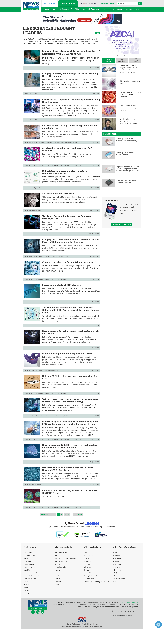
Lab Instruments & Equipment (66, 558)
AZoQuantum (118, 573)
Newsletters (88, 561)
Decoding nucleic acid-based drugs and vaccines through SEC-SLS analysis (67, 468)
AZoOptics (116, 561)
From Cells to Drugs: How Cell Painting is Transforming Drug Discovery (71, 100)
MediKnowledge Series (32, 573)
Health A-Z (28, 561)
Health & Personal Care (32, 576)
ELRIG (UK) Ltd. (34, 94)
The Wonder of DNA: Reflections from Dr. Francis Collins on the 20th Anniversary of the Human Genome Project (71, 310)
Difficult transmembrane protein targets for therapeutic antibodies (65, 172)
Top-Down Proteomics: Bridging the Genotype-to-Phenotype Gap (68, 217)
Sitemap (87, 564)
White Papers (29, 564)
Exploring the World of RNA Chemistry (62, 285)
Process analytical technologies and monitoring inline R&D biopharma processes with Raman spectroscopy (70, 422)
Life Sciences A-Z (61, 561)
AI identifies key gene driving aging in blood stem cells (130, 81)
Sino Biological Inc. (35, 188)
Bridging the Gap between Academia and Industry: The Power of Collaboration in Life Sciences (70, 240)
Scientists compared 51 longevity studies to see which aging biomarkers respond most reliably (129, 68)
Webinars (58, 573)
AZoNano (116, 555)
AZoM (115, 552)
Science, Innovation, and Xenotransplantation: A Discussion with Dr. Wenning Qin (71, 52)
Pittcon (31, 234)
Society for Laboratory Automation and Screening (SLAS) (48, 256)
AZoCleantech (118, 558)
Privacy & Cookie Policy (92, 576)
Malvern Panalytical (35, 484)
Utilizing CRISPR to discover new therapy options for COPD (69, 377)
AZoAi (115, 582)
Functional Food (30, 555)
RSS (97, 33)
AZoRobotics (117, 564)
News (26, 558)
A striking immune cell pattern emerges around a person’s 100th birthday (129, 121)
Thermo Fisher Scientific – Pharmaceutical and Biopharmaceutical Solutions (55, 142)
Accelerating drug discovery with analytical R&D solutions (67, 149)
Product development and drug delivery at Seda (67, 353)
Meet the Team (89, 555)
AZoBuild (116, 576)
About (86, 552)
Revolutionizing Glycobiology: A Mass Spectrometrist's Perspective (70, 332)
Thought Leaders (30, 567)
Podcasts (27, 590)
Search (86, 558)
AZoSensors (117, 567)
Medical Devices (30, 579)
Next (80, 514)
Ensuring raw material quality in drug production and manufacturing (70, 126)
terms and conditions (130, 602)
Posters (26, 587)
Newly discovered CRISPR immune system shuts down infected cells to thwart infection (70, 446)
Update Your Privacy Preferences (125, 611)
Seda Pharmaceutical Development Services (44, 370)
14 (75, 514)
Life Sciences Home (68, 3)
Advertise (87, 567)
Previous (44, 514)
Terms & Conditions (91, 573)
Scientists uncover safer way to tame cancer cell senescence (130, 94)
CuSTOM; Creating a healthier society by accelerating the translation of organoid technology (70, 400)
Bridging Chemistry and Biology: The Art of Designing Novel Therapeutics (70, 74)
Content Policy (89, 579)
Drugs (26, 582)
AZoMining (117, 570)
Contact (86, 570)
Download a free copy (121, 224)
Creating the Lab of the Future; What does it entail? (69, 262)
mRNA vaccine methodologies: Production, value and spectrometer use (70, 491)
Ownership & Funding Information (96, 582)
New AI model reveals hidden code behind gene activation (129, 108)
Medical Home (49, 3)
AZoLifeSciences (119, 579)
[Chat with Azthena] (158, 624)
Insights (27, 570)
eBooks (26, 584)
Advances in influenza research (58, 193)
